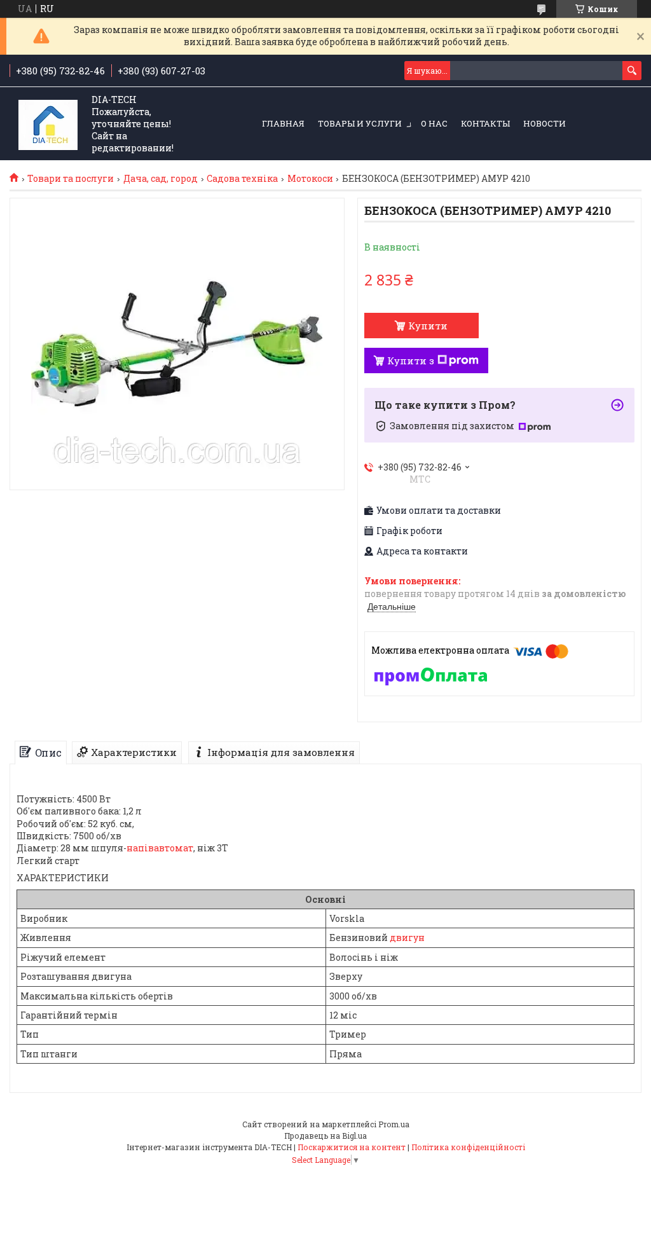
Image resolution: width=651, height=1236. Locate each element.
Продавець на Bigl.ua (325, 1135)
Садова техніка (242, 178)
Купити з (410, 360)
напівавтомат (160, 848)
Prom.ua (393, 1124)
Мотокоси (310, 178)
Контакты (485, 123)
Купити (428, 325)
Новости (544, 123)
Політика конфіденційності (468, 1147)
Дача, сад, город (160, 178)
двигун (407, 937)
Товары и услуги (360, 123)
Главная (283, 123)
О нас (434, 123)
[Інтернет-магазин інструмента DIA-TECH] (48, 124)
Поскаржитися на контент (352, 1147)
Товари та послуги (70, 178)
